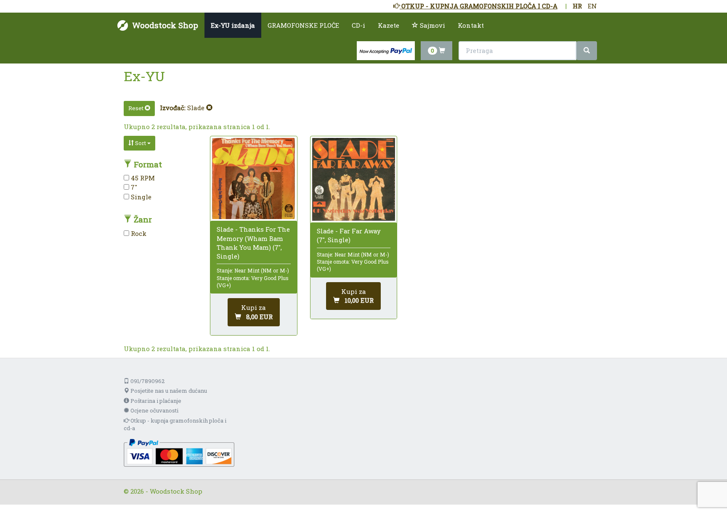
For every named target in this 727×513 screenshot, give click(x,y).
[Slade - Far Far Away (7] (353, 179)
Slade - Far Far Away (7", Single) (349, 235)
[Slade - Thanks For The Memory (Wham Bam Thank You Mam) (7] (253, 178)
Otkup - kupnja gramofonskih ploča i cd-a (175, 424)
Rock (137, 233)
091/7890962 (147, 381)
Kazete (388, 25)
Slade (196, 107)
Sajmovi (431, 25)
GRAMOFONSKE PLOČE (303, 25)
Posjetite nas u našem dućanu (168, 390)
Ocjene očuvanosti (153, 410)
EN (592, 6)
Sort (140, 143)
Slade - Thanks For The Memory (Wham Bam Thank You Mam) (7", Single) (253, 242)
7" (133, 187)
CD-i (358, 25)
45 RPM (142, 178)
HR (577, 6)
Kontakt (471, 25)
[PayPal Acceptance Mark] (179, 452)
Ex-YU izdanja (233, 25)
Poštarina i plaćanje (155, 401)
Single (140, 197)
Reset (136, 108)
